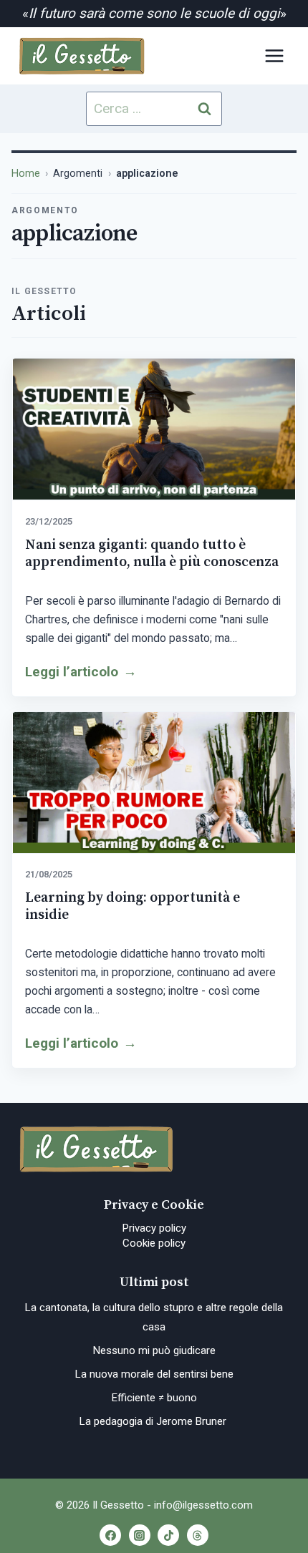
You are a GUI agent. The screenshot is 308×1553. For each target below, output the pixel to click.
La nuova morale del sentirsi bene (154, 1374)
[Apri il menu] (274, 55)
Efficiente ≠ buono (154, 1397)
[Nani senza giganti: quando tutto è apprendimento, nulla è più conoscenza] (154, 429)
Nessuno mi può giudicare (154, 1350)
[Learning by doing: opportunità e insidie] (154, 783)
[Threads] (197, 1535)
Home (25, 173)
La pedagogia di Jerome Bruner (154, 1421)
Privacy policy (154, 1228)
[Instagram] (139, 1535)
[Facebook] (110, 1535)
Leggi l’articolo (80, 671)
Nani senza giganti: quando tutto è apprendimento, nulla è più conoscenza (152, 553)
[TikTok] (168, 1535)
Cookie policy (154, 1243)
